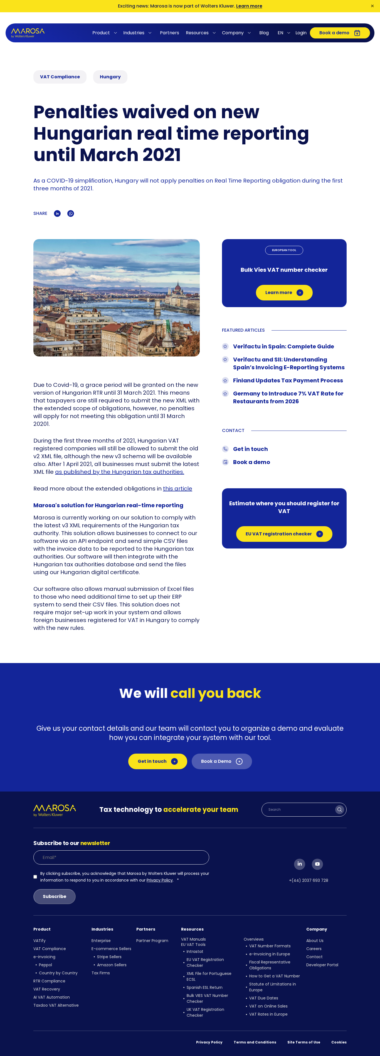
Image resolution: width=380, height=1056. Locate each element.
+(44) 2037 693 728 (308, 880)
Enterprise (101, 940)
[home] (28, 33)
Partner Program (152, 940)
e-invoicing (44, 957)
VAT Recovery (46, 989)
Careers (314, 948)
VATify (39, 940)
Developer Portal (322, 965)
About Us (315, 940)
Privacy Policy (160, 880)
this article (177, 488)
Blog (264, 33)
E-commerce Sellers (111, 948)
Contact (314, 957)
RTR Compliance (49, 981)
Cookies (339, 1042)
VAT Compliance (49, 948)
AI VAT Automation (51, 997)
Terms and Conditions (255, 1042)
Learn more (249, 6)
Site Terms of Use (303, 1042)
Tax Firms (101, 973)
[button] (105, 32)
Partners (169, 33)
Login (301, 33)
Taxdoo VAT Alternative (56, 1005)
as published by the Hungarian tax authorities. (119, 472)
